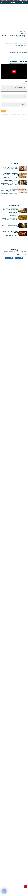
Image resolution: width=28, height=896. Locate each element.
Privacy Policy (20, 114)
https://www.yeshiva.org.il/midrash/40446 (18, 52)
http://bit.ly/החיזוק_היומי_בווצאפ (21, 57)
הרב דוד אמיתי (18, 81)
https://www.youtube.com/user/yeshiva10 (18, 63)
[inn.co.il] (14, 2)
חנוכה (23, 81)
